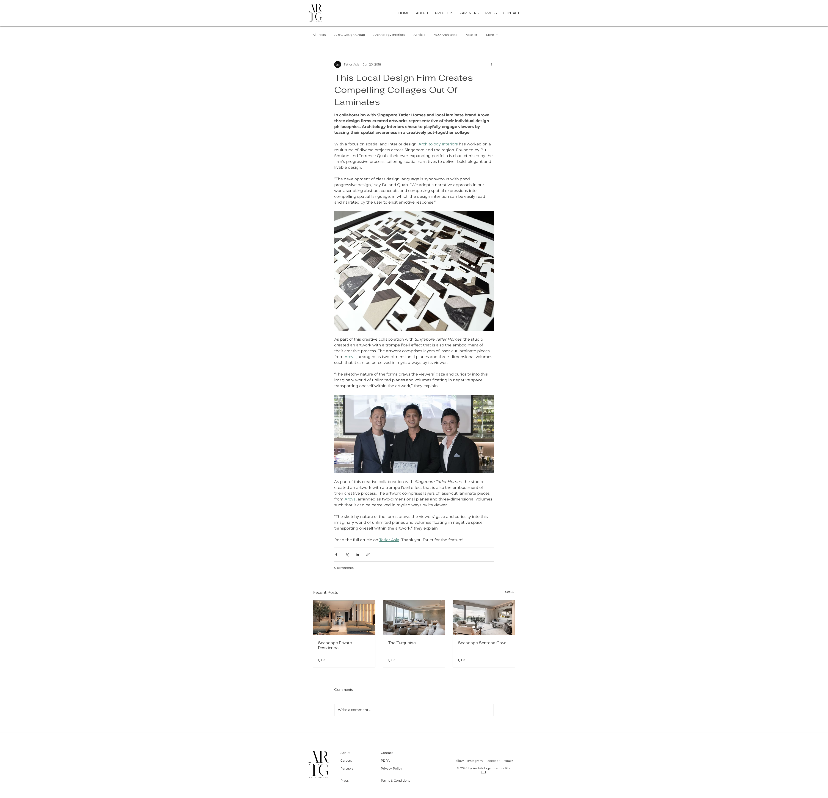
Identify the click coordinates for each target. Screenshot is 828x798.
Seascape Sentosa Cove (482, 642)
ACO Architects (445, 35)
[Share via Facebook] (336, 554)
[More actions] (491, 64)
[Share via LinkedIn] (357, 554)
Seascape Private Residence (335, 645)
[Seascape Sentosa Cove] (484, 617)
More (490, 35)
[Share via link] (368, 554)
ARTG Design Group (349, 35)
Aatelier (471, 35)
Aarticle (419, 35)
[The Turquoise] (414, 617)
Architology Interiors (389, 35)
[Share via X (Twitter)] (347, 554)
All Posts (319, 35)
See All (510, 592)
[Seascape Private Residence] (344, 617)
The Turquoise (402, 642)
